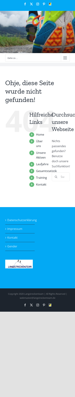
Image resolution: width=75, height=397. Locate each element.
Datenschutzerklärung (20, 220)
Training (41, 178)
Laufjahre (42, 164)
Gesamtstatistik (46, 171)
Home (40, 134)
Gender (12, 246)
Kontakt (41, 184)
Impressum (14, 229)
